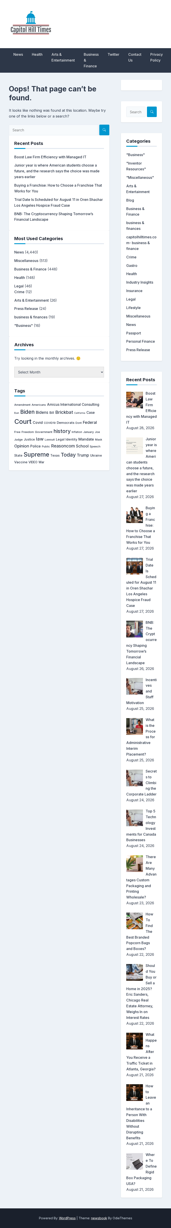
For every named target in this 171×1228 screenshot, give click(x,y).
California (79, 413)
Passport (133, 333)
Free (17, 432)
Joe (97, 432)
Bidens (42, 412)
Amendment (22, 404)
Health (37, 54)
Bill (51, 413)
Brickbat (64, 412)
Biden (27, 411)
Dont (78, 422)
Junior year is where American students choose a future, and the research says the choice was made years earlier (57, 171)
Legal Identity (66, 439)
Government (43, 432)
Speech (95, 446)
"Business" (23, 325)
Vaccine (20, 462)
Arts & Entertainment (63, 57)
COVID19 (50, 422)
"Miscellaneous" (140, 177)
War (41, 462)
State (18, 455)
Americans (39, 404)
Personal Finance (140, 341)
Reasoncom (63, 446)
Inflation (77, 432)
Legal (19, 286)
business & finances (30, 317)
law (40, 439)
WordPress (67, 1218)
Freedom (28, 432)
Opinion (21, 446)
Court (23, 421)
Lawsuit (50, 439)
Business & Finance (91, 60)
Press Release (26, 308)
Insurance (134, 290)
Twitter (113, 54)
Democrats (65, 423)
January (88, 432)
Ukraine (96, 455)
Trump (83, 455)
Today (68, 455)
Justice (29, 439)
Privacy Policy (156, 57)
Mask (98, 439)
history (62, 431)
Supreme (36, 454)
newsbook (99, 1218)
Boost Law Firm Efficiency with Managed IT (50, 157)
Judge (18, 439)
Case (90, 412)
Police (35, 446)
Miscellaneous (26, 260)
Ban (16, 412)
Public (46, 446)
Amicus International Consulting (73, 404)
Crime (19, 292)
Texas (55, 455)
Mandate (86, 439)
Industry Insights (139, 282)
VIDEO (32, 462)
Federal (90, 422)
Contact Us (134, 57)
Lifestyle (133, 307)
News (18, 54)
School (82, 446)
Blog (130, 200)
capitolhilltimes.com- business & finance (141, 243)
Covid (38, 422)
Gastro (131, 265)
